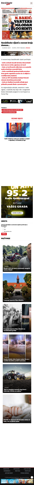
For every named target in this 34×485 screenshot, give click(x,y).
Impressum (17, 469)
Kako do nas (27, 469)
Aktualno (28, 47)
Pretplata (27, 471)
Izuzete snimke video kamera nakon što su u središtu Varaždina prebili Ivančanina (16, 359)
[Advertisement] (17, 163)
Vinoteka (17, 471)
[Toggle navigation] (31, 3)
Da (5, 227)
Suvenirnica (7, 471)
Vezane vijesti (17, 118)
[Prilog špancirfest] (17, 481)
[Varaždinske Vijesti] (6, 3)
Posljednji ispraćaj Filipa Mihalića (13, 300)
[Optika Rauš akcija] (17, 53)
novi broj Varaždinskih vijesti (9, 112)
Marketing (6, 469)
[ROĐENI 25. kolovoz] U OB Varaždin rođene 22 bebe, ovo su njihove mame (17, 420)
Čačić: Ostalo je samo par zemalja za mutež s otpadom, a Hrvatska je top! (17, 139)
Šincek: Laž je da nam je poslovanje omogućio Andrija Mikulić (17, 269)
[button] (2, 132)
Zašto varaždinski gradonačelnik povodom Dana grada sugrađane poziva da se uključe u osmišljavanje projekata (15, 74)
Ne (5, 229)
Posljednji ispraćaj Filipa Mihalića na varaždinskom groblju (14, 329)
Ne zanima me (7, 231)
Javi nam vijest (9, 473)
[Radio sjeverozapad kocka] (17, 202)
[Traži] (21, 3)
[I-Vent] (17, 101)
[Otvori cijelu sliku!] (17, 23)
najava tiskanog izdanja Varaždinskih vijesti (12, 109)
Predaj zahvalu (25, 473)
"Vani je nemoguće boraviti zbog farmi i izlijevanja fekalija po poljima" (15, 390)
